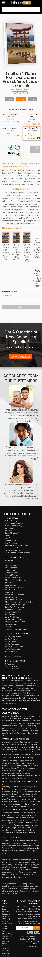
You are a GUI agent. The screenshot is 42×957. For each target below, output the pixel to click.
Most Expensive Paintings (15, 605)
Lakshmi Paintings (12, 575)
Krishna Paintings (11, 563)
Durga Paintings (11, 624)
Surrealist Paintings (12, 550)
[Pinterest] (38, 933)
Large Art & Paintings (13, 617)
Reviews (5, 921)
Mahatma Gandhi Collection (15, 580)
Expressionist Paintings (14, 523)
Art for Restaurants (12, 649)
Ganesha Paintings (12, 573)
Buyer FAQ (6, 919)
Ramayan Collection (13, 612)
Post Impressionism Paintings (16, 545)
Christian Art (10, 590)
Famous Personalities (13, 619)
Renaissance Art (11, 548)
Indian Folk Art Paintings (14, 607)
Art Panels (9, 560)
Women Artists (11, 597)
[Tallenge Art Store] (21, 3)
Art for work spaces (13, 656)
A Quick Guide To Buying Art (6, 909)
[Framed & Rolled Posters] (28, 739)
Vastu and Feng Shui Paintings (16, 629)
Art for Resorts (11, 651)
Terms (4, 926)
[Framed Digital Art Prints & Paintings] (2, 784)
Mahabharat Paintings (13, 600)
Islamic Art (9, 528)
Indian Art (9, 531)
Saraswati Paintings (12, 578)
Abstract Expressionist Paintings (17, 553)
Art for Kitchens (11, 642)
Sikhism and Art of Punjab (15, 622)
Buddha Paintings (11, 565)
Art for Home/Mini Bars (14, 646)
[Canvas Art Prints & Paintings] (32, 758)
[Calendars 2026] (18, 713)
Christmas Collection (13, 610)
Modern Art (9, 536)
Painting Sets (10, 614)
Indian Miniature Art (12, 533)
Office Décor (10, 664)
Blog (3, 946)
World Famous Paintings (14, 595)
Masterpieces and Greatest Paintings (19, 602)
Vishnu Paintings (11, 570)
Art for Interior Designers (14, 669)
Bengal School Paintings (14, 587)
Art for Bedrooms (12, 639)
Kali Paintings (10, 627)
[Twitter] (28, 933)
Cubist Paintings (11, 521)
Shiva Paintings (11, 568)
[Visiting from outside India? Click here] (31, 678)
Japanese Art (8, 295)
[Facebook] (31, 933)
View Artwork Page (19, 93)
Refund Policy (7, 924)
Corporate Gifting (12, 666)
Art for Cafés (10, 654)
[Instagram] (35, 933)
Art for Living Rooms (13, 637)
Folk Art (8, 538)
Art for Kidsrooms (12, 644)
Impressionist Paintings (14, 526)
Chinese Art (9, 592)
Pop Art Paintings (12, 543)
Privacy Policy (7, 934)
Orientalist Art (10, 540)
